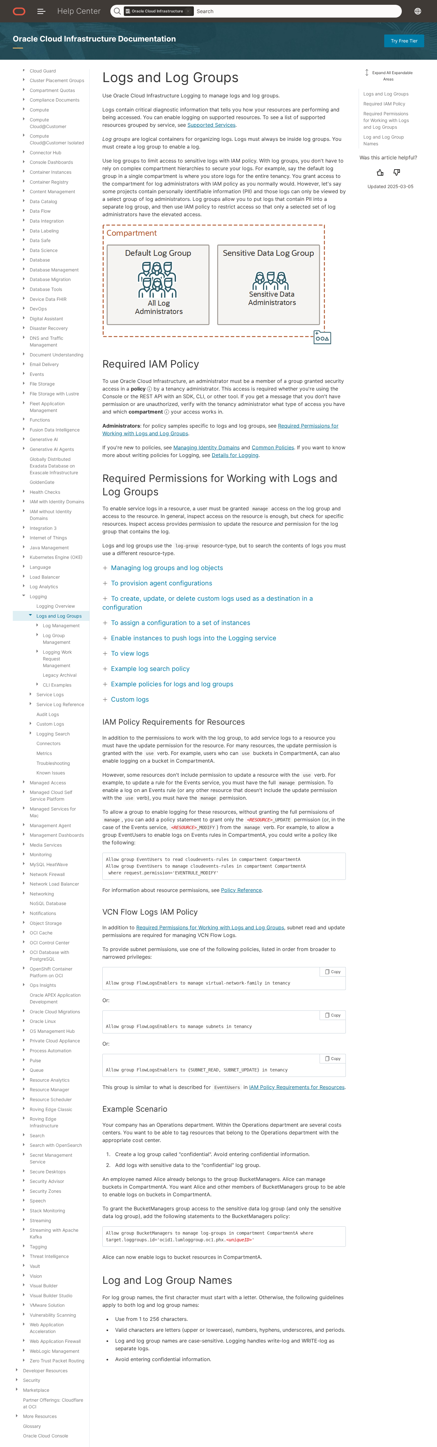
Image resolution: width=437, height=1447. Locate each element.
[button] (217, 284)
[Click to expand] (217, 285)
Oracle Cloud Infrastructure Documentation (94, 38)
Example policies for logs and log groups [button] (172, 684)
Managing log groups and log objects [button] (167, 568)
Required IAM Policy (384, 103)
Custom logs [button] (130, 699)
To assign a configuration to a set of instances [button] (180, 623)
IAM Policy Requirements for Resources (297, 1087)
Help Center (79, 11)
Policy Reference (241, 890)
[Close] (24, 595)
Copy (336, 971)
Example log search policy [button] (150, 669)
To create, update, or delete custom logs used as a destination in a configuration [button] (207, 603)
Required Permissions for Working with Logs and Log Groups (386, 120)
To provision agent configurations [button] (161, 583)
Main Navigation (41, 11)
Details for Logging (235, 455)
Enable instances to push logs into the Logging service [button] (193, 638)
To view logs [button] (130, 653)
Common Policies (273, 447)
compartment (146, 411)
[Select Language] (417, 11)
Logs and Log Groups (386, 93)
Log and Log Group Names (383, 140)
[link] (159, 11)
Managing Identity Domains (206, 447)
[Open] (24, 69)
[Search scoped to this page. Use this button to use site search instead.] (188, 11)
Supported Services (211, 125)
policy (139, 388)
